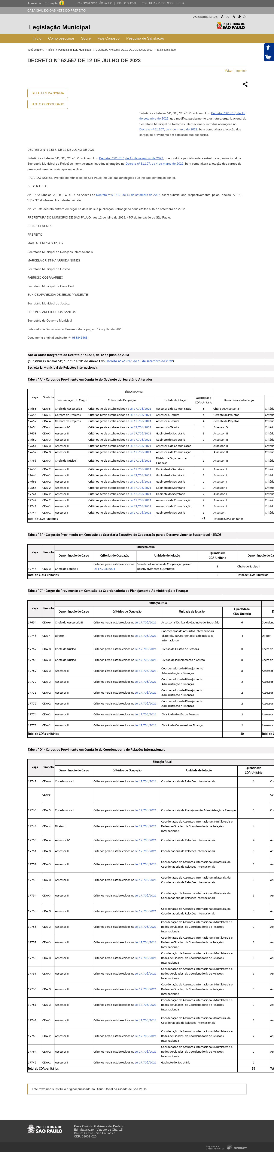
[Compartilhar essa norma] (245, 86)
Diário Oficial (127, 3)
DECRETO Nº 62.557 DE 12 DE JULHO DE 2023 (124, 49)
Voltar (228, 70)
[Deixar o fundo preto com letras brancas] (239, 16)
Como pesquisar (61, 38)
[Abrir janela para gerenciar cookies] (244, 16)
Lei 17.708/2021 (140, 409)
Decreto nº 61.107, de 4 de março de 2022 (168, 129)
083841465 (80, 337)
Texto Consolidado (47, 104)
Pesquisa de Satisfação (145, 38)
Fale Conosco (108, 38)
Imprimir (241, 70)
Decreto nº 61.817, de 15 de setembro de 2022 (131, 158)
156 (181, 3)
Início (37, 38)
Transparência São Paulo (93, 3)
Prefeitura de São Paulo (230, 28)
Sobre (86, 38)
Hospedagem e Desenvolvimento (226, 1147)
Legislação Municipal (59, 27)
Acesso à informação (42, 3)
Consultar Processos (158, 3)
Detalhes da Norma (48, 93)
